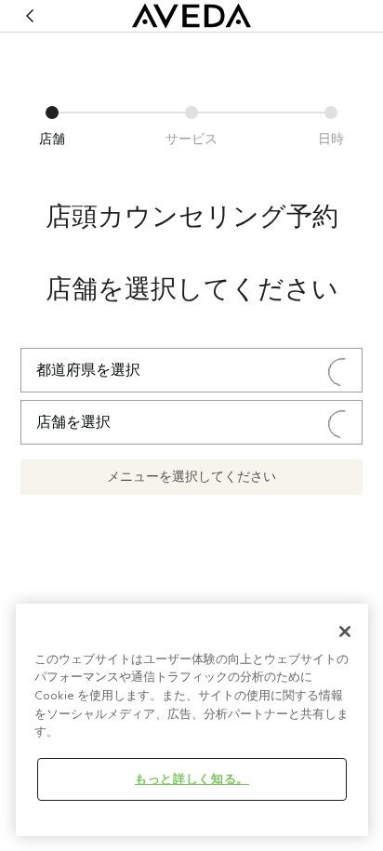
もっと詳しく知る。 (192, 779)
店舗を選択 (73, 422)
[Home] (191, 16)
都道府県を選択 (88, 370)
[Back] (29, 15)
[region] (192, 720)
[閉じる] (344, 631)
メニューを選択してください (191, 477)
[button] (52, 124)
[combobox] (191, 370)
